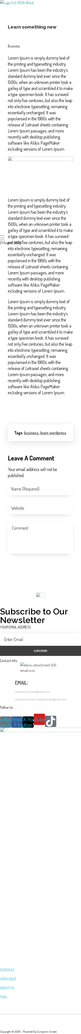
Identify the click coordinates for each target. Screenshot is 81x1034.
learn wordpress (53, 432)
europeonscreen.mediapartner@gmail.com (40, 699)
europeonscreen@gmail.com (32, 691)
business (31, 432)
